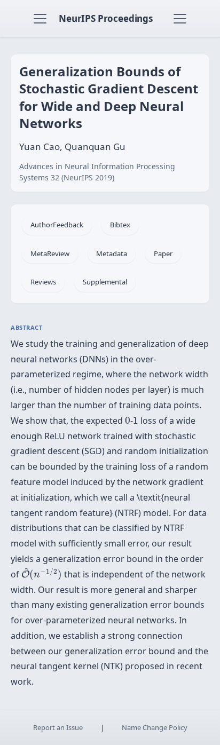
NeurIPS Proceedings (106, 18)
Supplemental (105, 282)
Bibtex (120, 224)
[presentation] (127, 420)
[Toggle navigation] (40, 18)
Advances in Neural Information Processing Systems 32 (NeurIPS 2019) (97, 172)
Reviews (43, 282)
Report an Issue (58, 727)
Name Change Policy (154, 727)
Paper (163, 253)
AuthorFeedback (56, 224)
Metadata (111, 253)
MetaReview (49, 253)
